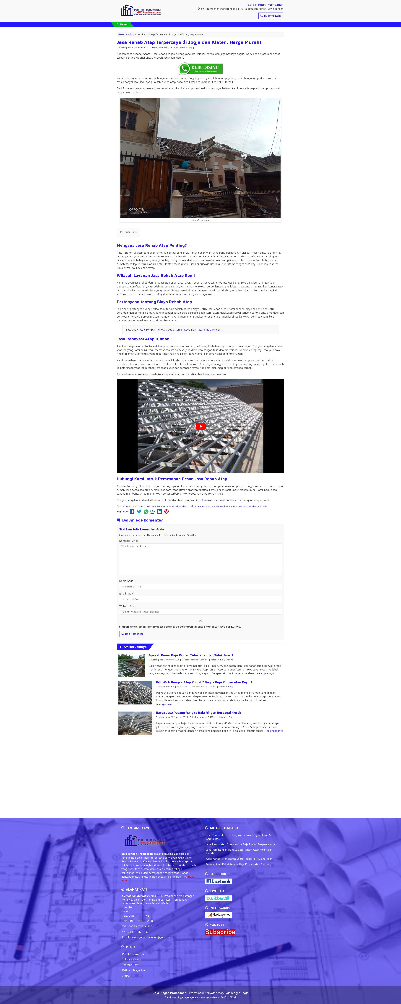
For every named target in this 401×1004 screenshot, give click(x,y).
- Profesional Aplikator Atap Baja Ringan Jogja (200, 993)
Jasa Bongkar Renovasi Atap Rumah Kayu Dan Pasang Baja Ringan (180, 329)
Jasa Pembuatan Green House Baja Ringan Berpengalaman (241, 844)
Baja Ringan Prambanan (265, 4)
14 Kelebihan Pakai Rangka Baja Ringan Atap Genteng (238, 864)
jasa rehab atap (202, 506)
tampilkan (130, 232)
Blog (191, 47)
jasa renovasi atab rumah (224, 506)
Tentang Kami (130, 964)
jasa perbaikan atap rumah (180, 506)
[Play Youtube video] (201, 426)
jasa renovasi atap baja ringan (253, 506)
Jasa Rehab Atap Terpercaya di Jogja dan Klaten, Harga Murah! (189, 42)
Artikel (126, 975)
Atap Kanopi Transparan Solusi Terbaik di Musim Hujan (239, 858)
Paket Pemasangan (133, 954)
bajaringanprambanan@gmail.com (151, 937)
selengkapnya (265, 673)
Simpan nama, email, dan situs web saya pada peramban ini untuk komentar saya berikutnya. (180, 626)
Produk (229, 659)
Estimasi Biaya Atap (134, 970)
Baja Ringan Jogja (174, 997)
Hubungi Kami (272, 15)
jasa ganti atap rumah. (134, 506)
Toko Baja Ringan (132, 959)
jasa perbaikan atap (156, 506)
